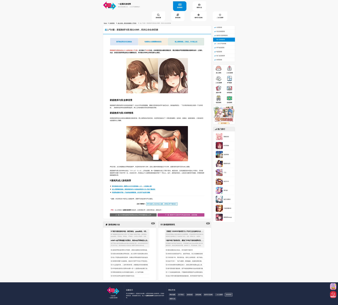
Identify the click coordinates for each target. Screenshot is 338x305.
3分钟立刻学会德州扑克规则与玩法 (123, 276)
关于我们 (181, 294)
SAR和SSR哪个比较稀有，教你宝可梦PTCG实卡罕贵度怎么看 (130, 261)
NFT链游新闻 (220, 47)
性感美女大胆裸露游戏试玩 (153, 41)
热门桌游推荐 (220, 56)
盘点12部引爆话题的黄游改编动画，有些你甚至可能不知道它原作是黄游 (186, 276)
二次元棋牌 (220, 17)
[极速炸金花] (219, 163)
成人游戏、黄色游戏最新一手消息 (127, 23)
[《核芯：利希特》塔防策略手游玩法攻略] (219, 199)
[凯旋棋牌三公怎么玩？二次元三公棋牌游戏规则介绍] (219, 172)
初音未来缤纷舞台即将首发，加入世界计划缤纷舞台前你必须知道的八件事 (130, 254)
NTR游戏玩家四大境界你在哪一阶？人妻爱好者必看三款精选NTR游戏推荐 (130, 268)
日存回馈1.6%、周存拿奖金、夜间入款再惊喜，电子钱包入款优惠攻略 (186, 257)
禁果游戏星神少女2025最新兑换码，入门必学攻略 (127, 272)
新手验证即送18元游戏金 (124, 41)
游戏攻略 (177, 17)
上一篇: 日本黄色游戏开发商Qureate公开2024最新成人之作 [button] (133, 215)
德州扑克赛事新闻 (222, 35)
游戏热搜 (158, 17)
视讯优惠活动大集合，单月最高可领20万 (180, 250)
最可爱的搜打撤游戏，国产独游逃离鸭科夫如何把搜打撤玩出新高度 (186, 268)
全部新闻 (219, 27)
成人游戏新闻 (220, 39)
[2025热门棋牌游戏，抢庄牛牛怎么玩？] (219, 181)
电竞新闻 (219, 51)
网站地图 (172, 294)
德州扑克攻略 (199, 17)
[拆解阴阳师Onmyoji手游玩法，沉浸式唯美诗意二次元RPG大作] (219, 217)
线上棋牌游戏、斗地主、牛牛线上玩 (186, 41)
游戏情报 (179, 7)
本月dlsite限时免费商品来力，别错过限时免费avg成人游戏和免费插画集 (186, 265)
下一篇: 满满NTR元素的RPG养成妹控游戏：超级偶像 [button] (181, 215)
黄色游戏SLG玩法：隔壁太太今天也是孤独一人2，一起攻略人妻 (132, 186)
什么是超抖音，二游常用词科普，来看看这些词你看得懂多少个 (130, 265)
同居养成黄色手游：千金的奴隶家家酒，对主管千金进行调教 (131, 192)
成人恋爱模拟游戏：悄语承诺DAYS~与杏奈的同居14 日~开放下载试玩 (133, 189)
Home (105, 23)
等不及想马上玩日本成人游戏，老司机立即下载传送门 (162, 204)
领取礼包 (199, 7)
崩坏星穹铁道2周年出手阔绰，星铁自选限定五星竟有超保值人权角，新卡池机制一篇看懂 (130, 250)
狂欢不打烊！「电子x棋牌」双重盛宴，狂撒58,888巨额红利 (186, 261)
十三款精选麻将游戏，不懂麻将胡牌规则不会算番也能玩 (185, 272)
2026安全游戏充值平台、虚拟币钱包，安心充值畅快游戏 (185, 254)
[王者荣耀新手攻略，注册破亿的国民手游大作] (219, 208)
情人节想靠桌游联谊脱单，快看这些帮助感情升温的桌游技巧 (130, 257)
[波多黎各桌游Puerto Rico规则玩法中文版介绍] (219, 154)
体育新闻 (219, 60)
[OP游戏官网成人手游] (224, 115)
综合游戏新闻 (220, 31)
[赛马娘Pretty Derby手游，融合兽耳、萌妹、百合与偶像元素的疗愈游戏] (219, 190)
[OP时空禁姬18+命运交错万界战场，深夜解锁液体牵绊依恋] (219, 145)
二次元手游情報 (221, 43)
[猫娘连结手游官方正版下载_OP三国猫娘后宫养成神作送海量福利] (219, 136)
